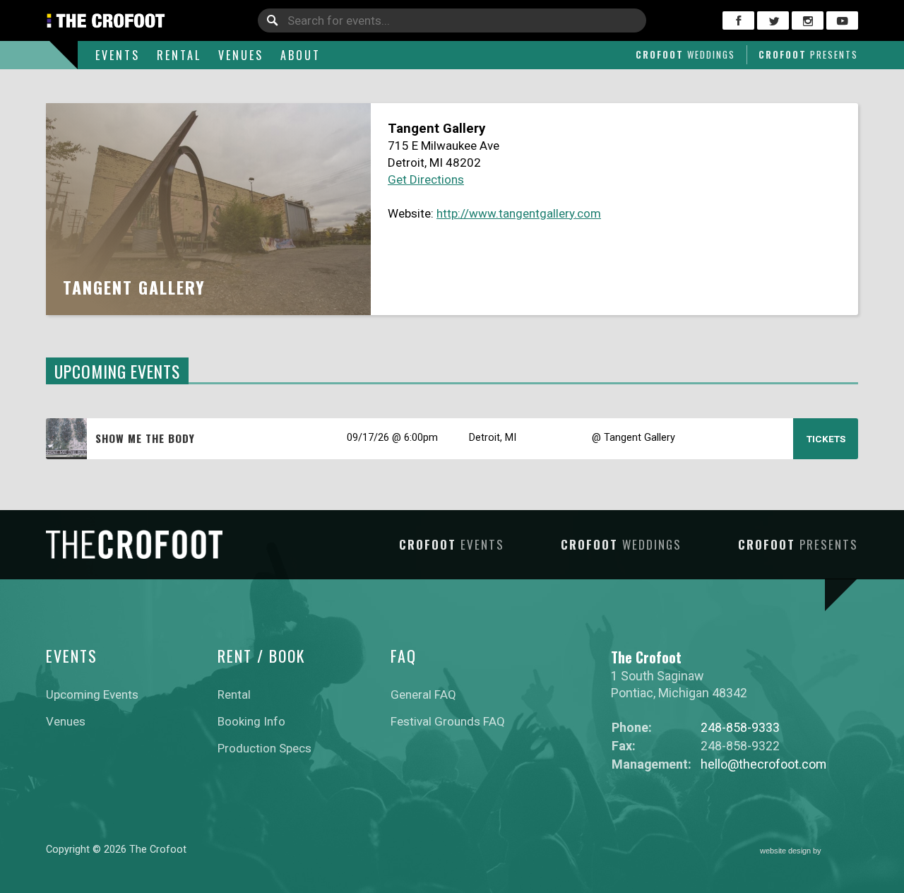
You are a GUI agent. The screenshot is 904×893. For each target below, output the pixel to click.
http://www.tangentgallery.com (518, 213)
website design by (791, 852)
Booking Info (251, 721)
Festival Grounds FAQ (448, 721)
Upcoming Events (92, 694)
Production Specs (264, 748)
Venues (240, 55)
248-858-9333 (740, 727)
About (300, 55)
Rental (179, 55)
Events (117, 55)
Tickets (826, 438)
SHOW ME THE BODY (145, 438)
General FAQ (423, 694)
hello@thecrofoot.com (763, 764)
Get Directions (426, 179)
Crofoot (685, 54)
